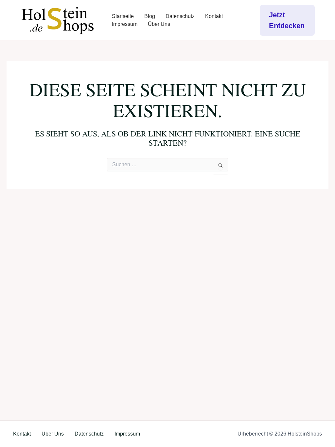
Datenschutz (180, 16)
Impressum (124, 24)
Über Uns (159, 24)
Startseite (123, 16)
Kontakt (214, 16)
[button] (287, 20)
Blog (149, 16)
